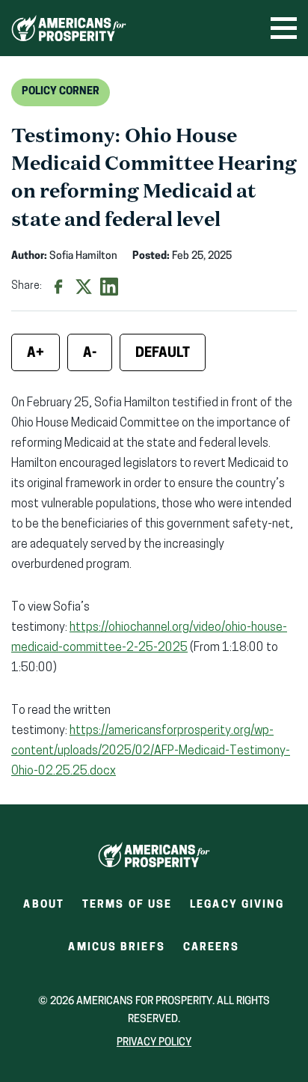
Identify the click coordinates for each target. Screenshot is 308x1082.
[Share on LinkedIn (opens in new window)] (109, 287)
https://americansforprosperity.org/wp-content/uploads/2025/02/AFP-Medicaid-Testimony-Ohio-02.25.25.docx (150, 751)
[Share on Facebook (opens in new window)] (58, 287)
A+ (35, 354)
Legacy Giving (237, 905)
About (43, 905)
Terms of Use (127, 905)
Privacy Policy (154, 1042)
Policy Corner (60, 91)
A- (89, 354)
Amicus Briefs (116, 952)
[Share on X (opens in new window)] (84, 287)
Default (162, 354)
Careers (211, 952)
